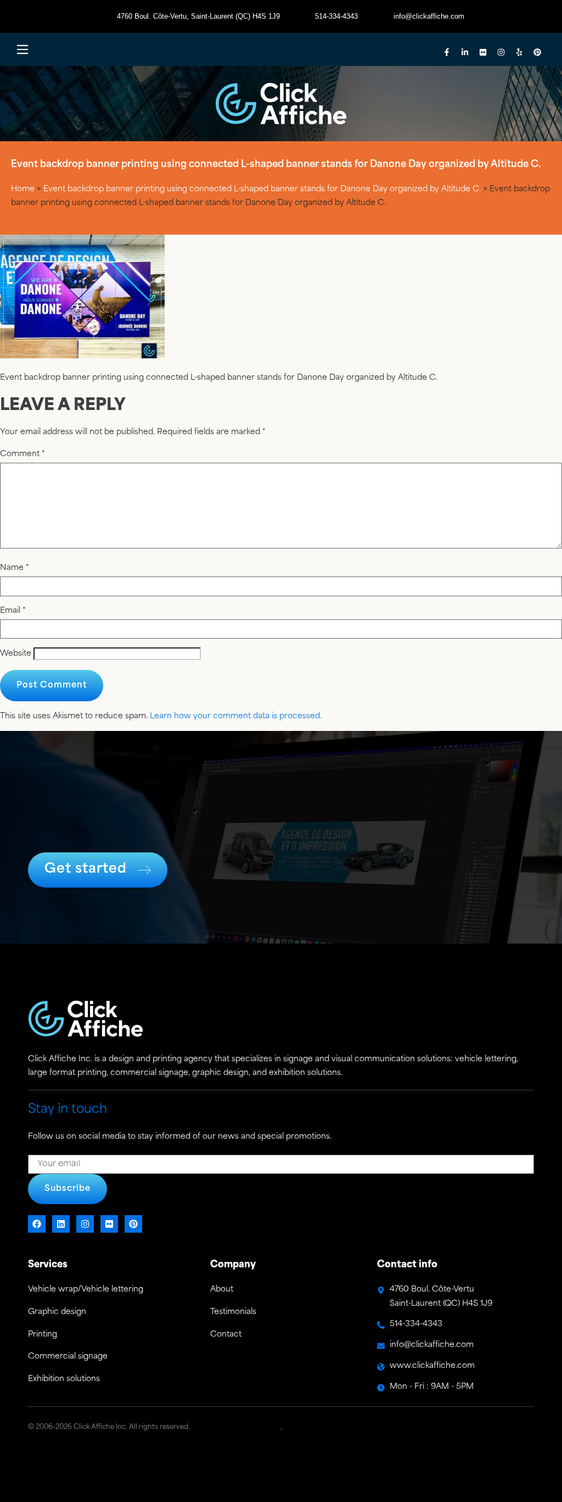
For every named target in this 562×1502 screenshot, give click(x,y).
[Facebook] (37, 1224)
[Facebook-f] (446, 52)
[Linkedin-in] (465, 52)
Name (14, 568)
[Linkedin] (61, 1224)
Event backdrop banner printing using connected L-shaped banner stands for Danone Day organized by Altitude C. (262, 189)
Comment (22, 454)
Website (15, 654)
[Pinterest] (537, 52)
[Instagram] (501, 52)
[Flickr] (483, 52)
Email (13, 611)
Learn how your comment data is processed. (236, 716)
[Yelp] (519, 52)
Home (23, 189)
